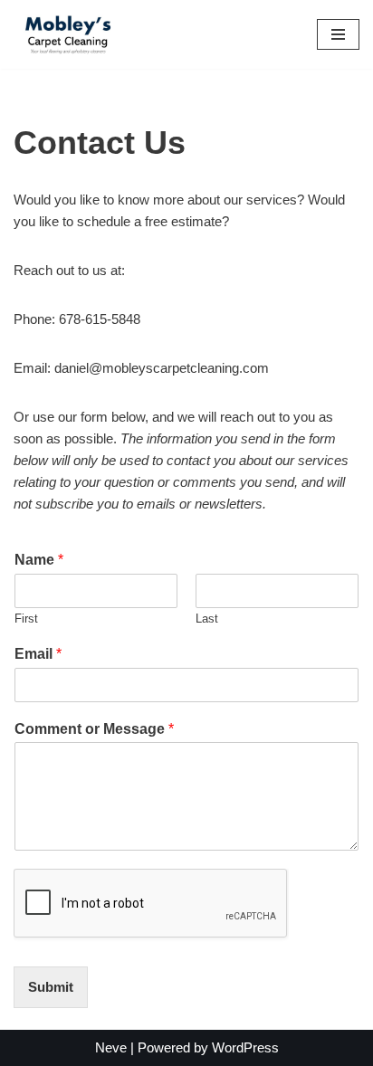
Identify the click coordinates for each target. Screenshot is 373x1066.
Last (207, 618)
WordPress (245, 1047)
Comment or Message (94, 729)
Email (38, 653)
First (26, 618)
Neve (111, 1047)
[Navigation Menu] (338, 34)
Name (38, 559)
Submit (50, 987)
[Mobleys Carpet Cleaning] (68, 34)
